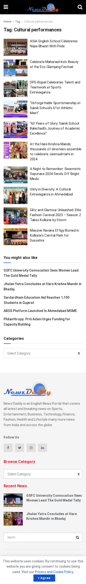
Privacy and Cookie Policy (54, 572)
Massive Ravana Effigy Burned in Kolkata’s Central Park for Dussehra (54, 235)
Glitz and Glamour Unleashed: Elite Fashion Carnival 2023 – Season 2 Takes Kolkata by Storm (55, 215)
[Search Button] (77, 537)
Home (7, 21)
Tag (17, 21)
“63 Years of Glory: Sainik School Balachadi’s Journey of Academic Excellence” (55, 128)
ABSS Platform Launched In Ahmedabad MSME (40, 311)
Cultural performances (38, 21)
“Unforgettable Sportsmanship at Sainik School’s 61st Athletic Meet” (55, 108)
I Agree (44, 578)
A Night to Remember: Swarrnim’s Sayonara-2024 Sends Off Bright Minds (55, 174)
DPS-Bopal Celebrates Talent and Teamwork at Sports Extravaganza (55, 87)
